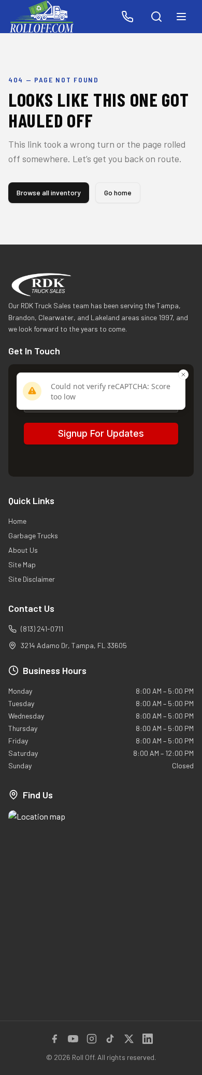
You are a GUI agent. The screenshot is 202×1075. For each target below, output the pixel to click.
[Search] (156, 16)
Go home (118, 192)
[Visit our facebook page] (54, 1039)
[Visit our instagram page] (91, 1039)
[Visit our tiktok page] (110, 1039)
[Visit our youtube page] (73, 1039)
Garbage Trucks (33, 535)
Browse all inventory (49, 192)
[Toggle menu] (181, 16)
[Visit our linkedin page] (147, 1039)
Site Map (22, 564)
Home (17, 521)
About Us (23, 550)
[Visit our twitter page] (129, 1039)
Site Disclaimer (31, 579)
